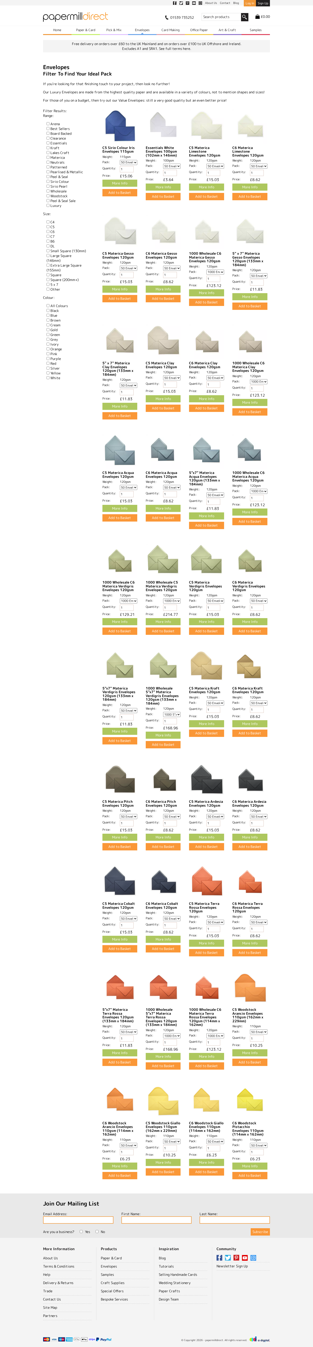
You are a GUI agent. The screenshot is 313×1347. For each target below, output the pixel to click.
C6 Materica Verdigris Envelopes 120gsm (248, 586)
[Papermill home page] (75, 18)
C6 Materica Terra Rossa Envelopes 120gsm (247, 907)
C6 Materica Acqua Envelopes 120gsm (161, 474)
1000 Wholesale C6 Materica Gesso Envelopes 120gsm (205, 257)
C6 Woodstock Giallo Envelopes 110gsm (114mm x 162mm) (206, 1127)
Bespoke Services (114, 1299)
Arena (55, 124)
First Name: (130, 1214)
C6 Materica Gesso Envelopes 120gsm (161, 255)
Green (55, 334)
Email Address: (55, 1214)
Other (55, 289)
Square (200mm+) (64, 279)
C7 (52, 236)
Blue (53, 315)
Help (46, 1274)
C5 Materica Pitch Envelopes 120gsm (118, 803)
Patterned (58, 167)
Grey (54, 339)
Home (57, 30)
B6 (52, 241)
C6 (52, 231)
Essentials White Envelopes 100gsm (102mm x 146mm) (161, 151)
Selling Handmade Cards (178, 1274)
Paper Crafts (169, 1291)
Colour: (49, 297)
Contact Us (52, 1299)
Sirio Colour (59, 181)
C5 (52, 226)
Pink (53, 354)
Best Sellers (60, 128)
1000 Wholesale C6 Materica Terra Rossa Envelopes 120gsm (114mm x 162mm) (205, 1017)
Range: (48, 115)
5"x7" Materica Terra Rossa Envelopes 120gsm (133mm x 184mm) (118, 1015)
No (103, 1231)
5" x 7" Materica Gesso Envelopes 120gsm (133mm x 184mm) (247, 259)
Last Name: (209, 1214)
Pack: (106, 162)
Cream (55, 325)
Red (53, 363)
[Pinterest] (237, 1258)
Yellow (55, 373)
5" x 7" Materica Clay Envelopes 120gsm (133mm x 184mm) (117, 369)
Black (54, 310)
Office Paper (199, 30)
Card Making (171, 30)
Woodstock (59, 196)
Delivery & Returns (58, 1282)
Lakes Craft (59, 152)
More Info (119, 183)
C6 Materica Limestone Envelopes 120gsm (248, 151)
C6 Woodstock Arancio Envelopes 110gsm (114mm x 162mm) (117, 1129)
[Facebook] (220, 1258)
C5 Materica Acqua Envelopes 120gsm (118, 474)
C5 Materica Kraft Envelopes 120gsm (204, 690)
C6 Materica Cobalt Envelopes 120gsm (162, 905)
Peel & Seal (59, 176)
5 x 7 (54, 284)
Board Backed (61, 133)
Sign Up (263, 3)
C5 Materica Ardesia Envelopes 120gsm (206, 803)
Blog (162, 1258)
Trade (47, 1291)
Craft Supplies (112, 1282)
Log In (250, 3)
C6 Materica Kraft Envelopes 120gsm (248, 690)
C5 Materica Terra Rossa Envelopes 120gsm (204, 907)
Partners (50, 1315)
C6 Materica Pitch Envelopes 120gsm (161, 803)
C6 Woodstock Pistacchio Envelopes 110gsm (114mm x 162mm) (248, 1129)
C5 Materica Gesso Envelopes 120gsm (118, 255)
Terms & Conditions (58, 1266)
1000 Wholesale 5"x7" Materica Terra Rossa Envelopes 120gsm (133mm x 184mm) (161, 1017)
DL (52, 246)
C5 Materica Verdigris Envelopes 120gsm (205, 586)
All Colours (59, 305)
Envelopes (142, 30)
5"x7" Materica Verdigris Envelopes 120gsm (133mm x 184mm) (118, 694)
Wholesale (58, 191)
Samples (256, 30)
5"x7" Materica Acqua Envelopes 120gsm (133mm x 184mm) (204, 478)
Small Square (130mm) (68, 251)
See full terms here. (175, 48)
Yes (87, 1231)
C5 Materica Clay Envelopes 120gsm (161, 365)
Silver (55, 368)
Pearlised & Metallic (66, 172)
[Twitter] (228, 1258)
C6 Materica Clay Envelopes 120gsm (204, 365)
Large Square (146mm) (59, 258)
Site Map (50, 1307)
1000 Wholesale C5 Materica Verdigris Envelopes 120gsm (162, 586)
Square (55, 275)
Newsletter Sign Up (232, 1266)
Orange (56, 349)
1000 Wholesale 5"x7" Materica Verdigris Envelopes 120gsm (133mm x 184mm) (162, 696)
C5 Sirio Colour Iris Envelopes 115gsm (118, 149)
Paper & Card (85, 30)
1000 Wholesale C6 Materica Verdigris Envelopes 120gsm (118, 586)
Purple (55, 358)
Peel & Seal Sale (63, 200)
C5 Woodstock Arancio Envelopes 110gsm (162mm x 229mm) (247, 1015)
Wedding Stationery (175, 1282)
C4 (52, 222)
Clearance (58, 138)
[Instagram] (253, 1258)
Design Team (169, 1299)
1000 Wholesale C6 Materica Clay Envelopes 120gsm (248, 367)
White (55, 378)
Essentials (58, 143)
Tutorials (166, 1266)
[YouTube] (245, 1258)
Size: (47, 213)
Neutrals (57, 162)
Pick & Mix (113, 30)
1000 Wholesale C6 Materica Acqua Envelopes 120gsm (248, 476)
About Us (50, 1258)
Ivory (54, 344)
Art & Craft (227, 30)
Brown (55, 320)
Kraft (55, 148)
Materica (57, 157)
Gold (54, 329)
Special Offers (112, 1291)
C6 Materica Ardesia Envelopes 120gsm (249, 803)
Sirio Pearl (58, 186)
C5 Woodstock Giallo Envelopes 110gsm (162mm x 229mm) (163, 1127)
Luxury (55, 205)
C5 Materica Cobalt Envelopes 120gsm (118, 905)
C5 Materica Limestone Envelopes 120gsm (204, 151)
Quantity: (109, 168)
